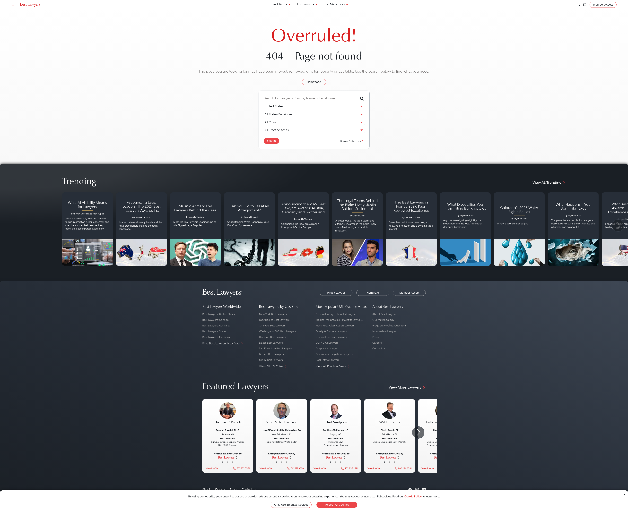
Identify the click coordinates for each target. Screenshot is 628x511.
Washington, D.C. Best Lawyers (277, 331)
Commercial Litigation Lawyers (334, 354)
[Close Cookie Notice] (624, 494)
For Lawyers (305, 4)
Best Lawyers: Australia (216, 325)
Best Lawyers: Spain (214, 331)
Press (375, 337)
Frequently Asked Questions (389, 325)
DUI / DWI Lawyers (327, 342)
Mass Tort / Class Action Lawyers (335, 325)
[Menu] (13, 5)
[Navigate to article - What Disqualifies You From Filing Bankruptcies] (465, 229)
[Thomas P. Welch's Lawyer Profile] (228, 415)
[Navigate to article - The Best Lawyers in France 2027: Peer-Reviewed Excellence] (411, 229)
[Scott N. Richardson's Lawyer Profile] (282, 415)
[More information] (236, 457)
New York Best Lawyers (273, 314)
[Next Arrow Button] (618, 225)
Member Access (409, 292)
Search (271, 140)
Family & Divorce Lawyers (331, 331)
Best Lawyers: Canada (215, 319)
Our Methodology (383, 319)
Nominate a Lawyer (384, 331)
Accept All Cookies (337, 504)
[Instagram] (417, 489)
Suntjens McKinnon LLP (335, 430)
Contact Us (378, 348)
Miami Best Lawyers (271, 359)
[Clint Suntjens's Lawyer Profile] (336, 415)
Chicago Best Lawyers (272, 325)
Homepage (314, 82)
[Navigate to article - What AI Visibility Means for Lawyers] (87, 229)
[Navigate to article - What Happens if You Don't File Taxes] (573, 229)
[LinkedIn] (424, 489)
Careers (377, 342)
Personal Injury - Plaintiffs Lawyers (336, 314)
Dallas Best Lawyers (271, 342)
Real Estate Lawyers (327, 359)
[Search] (578, 4)
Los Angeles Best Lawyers (274, 319)
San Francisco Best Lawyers (275, 348)
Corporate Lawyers (327, 348)
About (206, 489)
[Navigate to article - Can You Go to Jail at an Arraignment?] (249, 229)
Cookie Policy (413, 496)
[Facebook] (410, 489)
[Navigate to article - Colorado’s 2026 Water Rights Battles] (519, 229)
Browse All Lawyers (350, 141)
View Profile (212, 468)
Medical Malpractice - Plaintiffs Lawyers (339, 319)
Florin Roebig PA (389, 430)
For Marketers (334, 4)
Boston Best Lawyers (271, 354)
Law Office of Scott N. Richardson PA (282, 430)
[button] (361, 106)
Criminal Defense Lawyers (331, 337)
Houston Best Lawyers (272, 337)
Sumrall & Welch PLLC (227, 430)
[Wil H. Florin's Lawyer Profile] (389, 415)
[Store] (584, 4)
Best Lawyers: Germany (216, 337)
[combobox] (312, 98)
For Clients (279, 4)
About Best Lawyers (384, 314)
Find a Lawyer (336, 292)
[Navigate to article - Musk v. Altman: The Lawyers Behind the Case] (195, 229)
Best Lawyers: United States (218, 314)
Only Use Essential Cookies (291, 504)
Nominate (372, 292)
